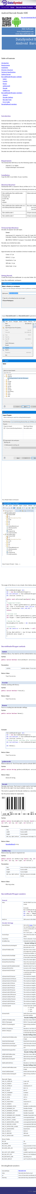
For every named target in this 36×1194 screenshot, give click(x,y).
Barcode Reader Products (24, 7)
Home (12, 7)
